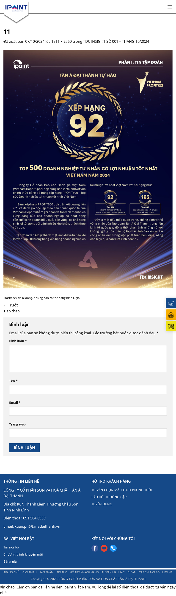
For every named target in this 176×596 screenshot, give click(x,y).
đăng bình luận (69, 298)
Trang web (17, 424)
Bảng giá (10, 561)
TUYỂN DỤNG (101, 504)
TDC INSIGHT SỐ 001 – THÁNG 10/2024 (116, 41)
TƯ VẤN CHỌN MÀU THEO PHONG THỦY (122, 490)
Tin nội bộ (11, 547)
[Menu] (170, 6)
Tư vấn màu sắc (113, 572)
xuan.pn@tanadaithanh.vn (37, 526)
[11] (88, 168)
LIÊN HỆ (167, 572)
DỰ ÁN (131, 572)
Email (15, 402)
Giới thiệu (29, 572)
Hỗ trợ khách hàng (84, 572)
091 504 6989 (34, 518)
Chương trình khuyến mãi (23, 554)
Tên (13, 381)
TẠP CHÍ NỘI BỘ (149, 572)
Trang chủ (11, 572)
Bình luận (18, 341)
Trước (10, 305)
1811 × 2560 (61, 41)
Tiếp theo (13, 311)
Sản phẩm (46, 572)
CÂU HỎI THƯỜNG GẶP (108, 497)
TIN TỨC (62, 572)
